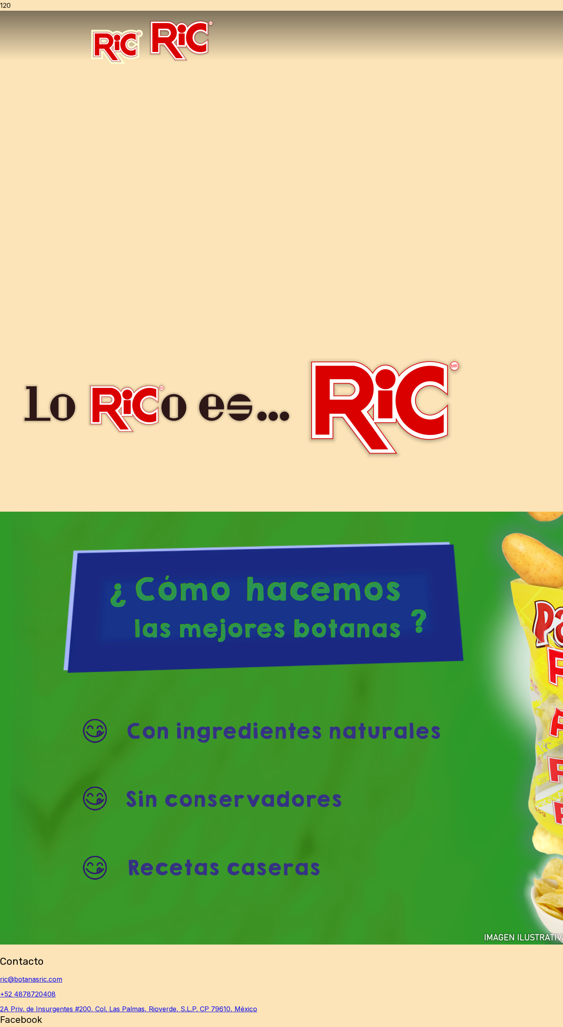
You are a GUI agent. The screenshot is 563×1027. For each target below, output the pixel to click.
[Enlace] (152, 64)
